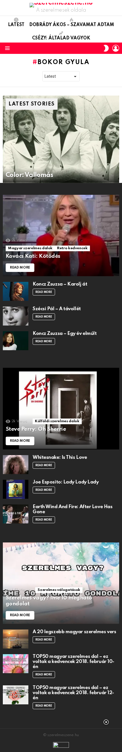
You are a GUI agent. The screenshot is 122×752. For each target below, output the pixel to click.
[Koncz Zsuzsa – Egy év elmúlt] (15, 340)
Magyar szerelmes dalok (30, 248)
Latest (16, 25)
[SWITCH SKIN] (106, 48)
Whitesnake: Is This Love (60, 457)
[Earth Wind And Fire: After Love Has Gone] (15, 513)
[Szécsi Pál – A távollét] (15, 316)
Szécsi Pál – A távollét (57, 309)
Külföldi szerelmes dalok (57, 421)
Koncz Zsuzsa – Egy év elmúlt (64, 333)
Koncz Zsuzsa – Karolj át (60, 284)
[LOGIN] (115, 48)
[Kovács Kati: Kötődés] (61, 235)
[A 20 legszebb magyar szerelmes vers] (15, 639)
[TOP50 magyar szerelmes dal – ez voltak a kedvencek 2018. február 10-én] (15, 663)
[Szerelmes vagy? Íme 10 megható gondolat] (61, 583)
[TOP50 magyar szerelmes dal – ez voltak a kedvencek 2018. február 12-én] (15, 694)
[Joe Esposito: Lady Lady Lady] (15, 489)
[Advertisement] (61, 736)
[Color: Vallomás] (61, 139)
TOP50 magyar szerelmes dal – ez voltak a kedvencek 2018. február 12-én (73, 692)
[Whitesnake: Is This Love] (15, 464)
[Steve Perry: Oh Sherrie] (61, 408)
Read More (43, 292)
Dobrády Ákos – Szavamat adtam (71, 25)
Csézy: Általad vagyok (61, 38)
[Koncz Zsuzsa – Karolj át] (15, 291)
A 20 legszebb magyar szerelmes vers (74, 632)
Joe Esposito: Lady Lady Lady (65, 482)
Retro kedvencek (72, 248)
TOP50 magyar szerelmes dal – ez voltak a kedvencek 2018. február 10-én (73, 661)
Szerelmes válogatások (58, 590)
